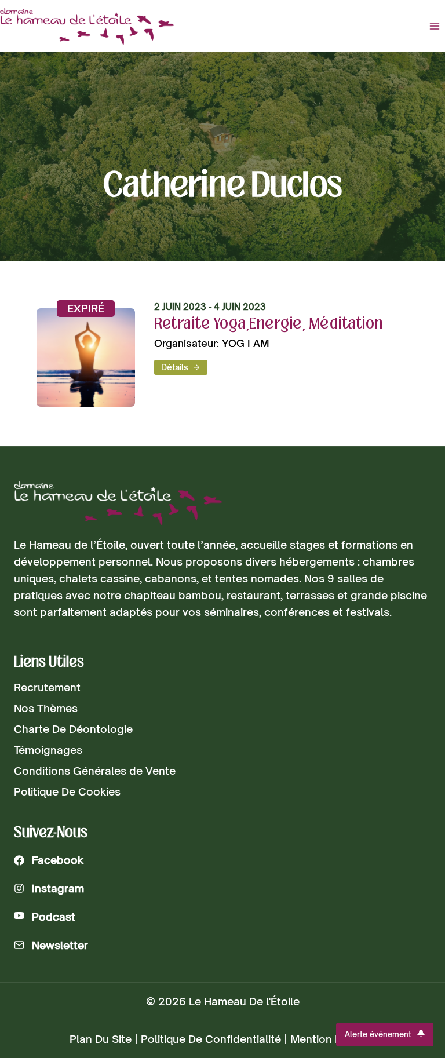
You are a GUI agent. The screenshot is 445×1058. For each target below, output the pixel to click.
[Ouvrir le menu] (434, 26)
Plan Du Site (101, 1039)
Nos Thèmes (46, 708)
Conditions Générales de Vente (95, 770)
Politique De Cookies (67, 791)
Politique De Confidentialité (211, 1039)
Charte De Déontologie (73, 729)
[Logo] (118, 503)
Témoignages (48, 749)
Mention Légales (332, 1039)
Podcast (53, 916)
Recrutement (47, 687)
